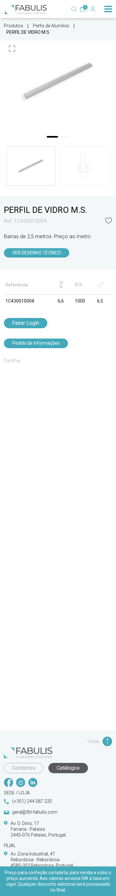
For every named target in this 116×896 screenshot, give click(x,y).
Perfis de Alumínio (51, 25)
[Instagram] (20, 783)
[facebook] (8, 783)
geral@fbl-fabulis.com (34, 812)
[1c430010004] (58, 81)
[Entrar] (92, 9)
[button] (108, 221)
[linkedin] (32, 783)
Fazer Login (25, 323)
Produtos (13, 25)
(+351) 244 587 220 (32, 801)
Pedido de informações (36, 343)
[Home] (26, 9)
